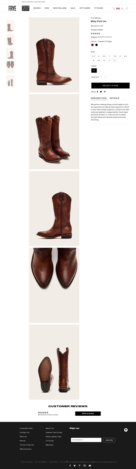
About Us (50, 428)
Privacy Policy (53, 462)
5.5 (93, 56)
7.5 (114, 56)
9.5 (98, 60)
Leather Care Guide (54, 432)
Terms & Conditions (41, 462)
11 (109, 60)
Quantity (95, 77)
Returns (23, 437)
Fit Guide (50, 441)
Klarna (22, 441)
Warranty (49, 445)
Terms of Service (27, 445)
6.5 (104, 56)
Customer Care (26, 428)
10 (104, 60)
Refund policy (26, 449)
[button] (95, 33)
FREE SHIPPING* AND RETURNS (33, 2)
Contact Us (24, 432)
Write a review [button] (88, 413)
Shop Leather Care (53, 437)
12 (115, 60)
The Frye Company (27, 462)
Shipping (94, 37)
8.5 (125, 56)
